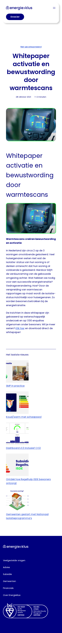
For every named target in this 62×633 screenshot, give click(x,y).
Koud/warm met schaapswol (24, 417)
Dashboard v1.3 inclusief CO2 (23, 448)
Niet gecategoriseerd (31, 46)
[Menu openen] (54, 8)
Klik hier (20, 328)
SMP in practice (15, 385)
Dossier (15, 16)
